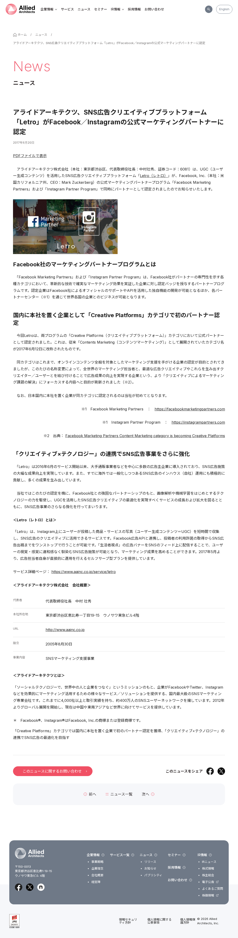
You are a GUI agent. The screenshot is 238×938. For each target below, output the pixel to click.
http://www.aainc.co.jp (65, 629)
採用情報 (134, 9)
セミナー (100, 9)
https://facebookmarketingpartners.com (190, 409)
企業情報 (46, 9)
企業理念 (97, 868)
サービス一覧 (119, 855)
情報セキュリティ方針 (128, 921)
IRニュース (209, 861)
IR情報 (115, 9)
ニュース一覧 (121, 794)
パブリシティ (153, 875)
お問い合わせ (154, 9)
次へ (145, 794)
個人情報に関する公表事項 (159, 921)
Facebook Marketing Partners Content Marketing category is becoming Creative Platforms (145, 435)
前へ (92, 794)
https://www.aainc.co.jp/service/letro (83, 571)
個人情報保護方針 (187, 921)
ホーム (22, 34)
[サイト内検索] (208, 9)
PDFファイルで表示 (30, 155)
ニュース (84, 9)
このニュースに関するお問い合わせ (52, 771)
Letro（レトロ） (154, 175)
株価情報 (208, 895)
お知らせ (150, 868)
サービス (67, 9)
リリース (150, 861)
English (224, 9)
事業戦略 (97, 861)
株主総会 (208, 875)
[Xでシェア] (221, 771)
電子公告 (208, 881)
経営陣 (95, 881)
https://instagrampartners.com (198, 422)
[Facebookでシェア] (210, 771)
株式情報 (208, 868)
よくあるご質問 (212, 888)
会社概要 (97, 875)
